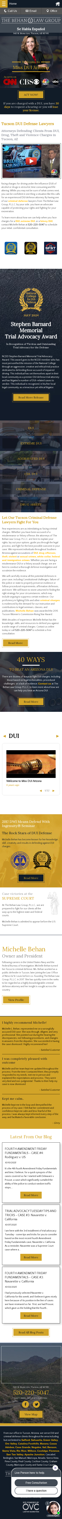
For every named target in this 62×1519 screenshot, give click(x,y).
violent (13, 556)
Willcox (32, 1450)
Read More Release (31, 397)
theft (5, 556)
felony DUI (46, 221)
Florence (54, 1450)
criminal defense (18, 201)
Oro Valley (11, 1443)
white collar (44, 556)
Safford (25, 1440)
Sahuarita (36, 1440)
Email (33, 10)
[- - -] (4, 4)
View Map (31, 1414)
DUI (18, 221)
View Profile (16, 1000)
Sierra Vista (9, 1450)
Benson (51, 1447)
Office (53, 10)
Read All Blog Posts (31, 1332)
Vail (44, 1447)
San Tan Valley (14, 1454)
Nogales (36, 1447)
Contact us (44, 683)
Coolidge (42, 1450)
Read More (15, 643)
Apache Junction (34, 1454)
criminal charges (50, 600)
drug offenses (47, 553)
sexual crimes (28, 556)
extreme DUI (28, 221)
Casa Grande (22, 1447)
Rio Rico (22, 1450)
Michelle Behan (25, 610)
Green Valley (50, 1440)
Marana (44, 1443)
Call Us (12, 10)
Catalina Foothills (28, 1443)
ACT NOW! (31, 94)
